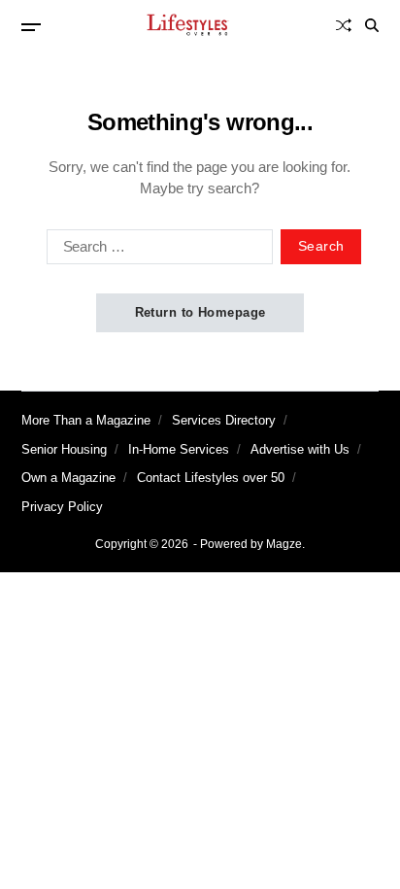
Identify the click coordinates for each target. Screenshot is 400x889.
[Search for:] (156, 250)
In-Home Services (178, 449)
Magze (284, 544)
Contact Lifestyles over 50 (210, 477)
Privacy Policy (62, 506)
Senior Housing (64, 449)
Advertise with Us (300, 449)
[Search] (372, 25)
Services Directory (224, 420)
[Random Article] (343, 25)
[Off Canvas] (31, 27)
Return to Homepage (200, 312)
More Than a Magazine (85, 420)
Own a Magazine (68, 477)
